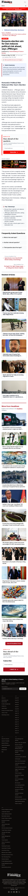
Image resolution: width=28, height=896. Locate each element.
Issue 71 (16, 728)
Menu (3, 5)
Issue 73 (17, 724)
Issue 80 (17, 708)
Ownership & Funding (6, 848)
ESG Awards (17, 782)
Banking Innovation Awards (20, 799)
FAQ (2, 751)
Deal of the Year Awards (20, 761)
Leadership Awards (6, 811)
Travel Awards (5, 839)
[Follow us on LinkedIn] (16, 892)
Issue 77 (17, 715)
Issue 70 (17, 730)
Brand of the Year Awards (20, 742)
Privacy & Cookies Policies (7, 710)
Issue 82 (17, 704)
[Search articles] (25, 2)
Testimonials (4, 747)
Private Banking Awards (7, 861)
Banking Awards (18, 797)
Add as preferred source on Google (13, 59)
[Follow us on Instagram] (11, 892)
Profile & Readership (6, 703)
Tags (16, 889)
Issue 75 (17, 719)
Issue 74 (17, 721)
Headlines (8, 32)
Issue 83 (17, 702)
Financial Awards (5, 859)
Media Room (4, 749)
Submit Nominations (6, 745)
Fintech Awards (18, 773)
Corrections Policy (5, 850)
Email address (5, 686)
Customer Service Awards (20, 756)
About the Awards (5, 738)
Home (3, 32)
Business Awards (18, 744)
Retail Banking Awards (6, 867)
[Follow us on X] (19, 892)
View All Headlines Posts (14, 643)
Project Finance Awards (7, 818)
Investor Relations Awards (7, 809)
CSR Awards (17, 758)
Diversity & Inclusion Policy (7, 854)
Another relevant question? (12, 242)
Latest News (4, 708)
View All (16, 732)
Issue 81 (16, 706)
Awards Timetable (5, 740)
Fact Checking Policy (6, 856)
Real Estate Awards (6, 816)
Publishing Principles (6, 845)
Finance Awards (18, 803)
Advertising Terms (5, 714)
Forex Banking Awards (19, 785)
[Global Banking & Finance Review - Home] (7, 2)
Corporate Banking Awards (20, 767)
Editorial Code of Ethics (6, 852)
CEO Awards (17, 754)
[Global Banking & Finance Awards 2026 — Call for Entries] (14, 164)
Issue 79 (17, 711)
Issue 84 (17, 700)
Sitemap (12, 889)
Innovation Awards (19, 787)
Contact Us (4, 706)
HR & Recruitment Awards (7, 828)
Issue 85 (17, 697)
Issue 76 (17, 717)
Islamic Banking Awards (7, 813)
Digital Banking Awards (20, 801)
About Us (3, 697)
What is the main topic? (10, 237)
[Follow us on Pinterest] (9, 892)
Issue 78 (17, 713)
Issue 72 (17, 726)
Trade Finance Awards (6, 830)
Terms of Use (4, 712)
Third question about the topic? (13, 247)
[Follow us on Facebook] (14, 892)
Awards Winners (5, 743)
